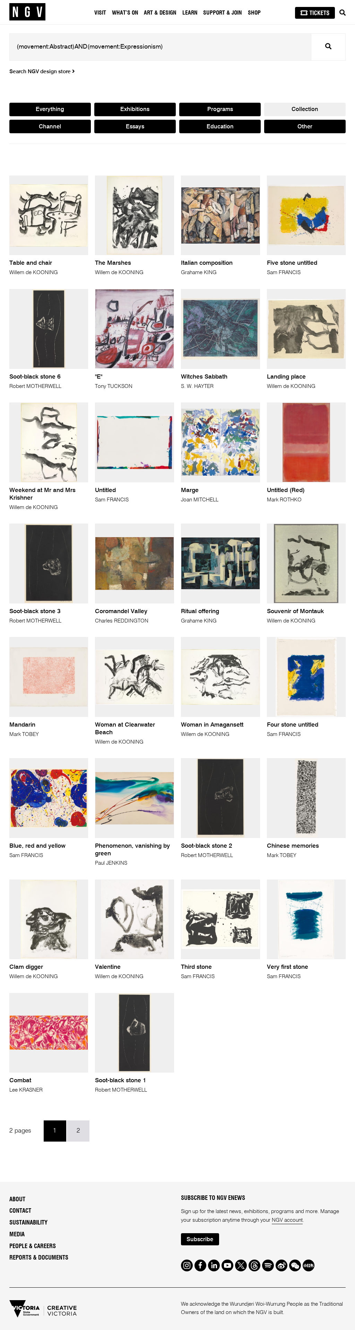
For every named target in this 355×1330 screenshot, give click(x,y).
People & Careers (32, 1246)
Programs (220, 109)
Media (17, 1234)
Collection (305, 109)
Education (220, 127)
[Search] (342, 13)
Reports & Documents (38, 1258)
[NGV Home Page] (27, 12)
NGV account (287, 1220)
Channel (50, 127)
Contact (20, 1211)
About (17, 1199)
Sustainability (28, 1223)
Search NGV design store (40, 72)
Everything (50, 109)
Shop (254, 13)
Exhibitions (134, 109)
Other (304, 127)
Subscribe (200, 1240)
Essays (135, 127)
